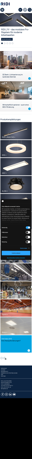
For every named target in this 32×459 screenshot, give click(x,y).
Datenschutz (4, 371)
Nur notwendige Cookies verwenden (16, 257)
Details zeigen (23, 248)
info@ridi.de (4, 388)
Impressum (4, 368)
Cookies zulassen (16, 253)
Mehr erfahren (6, 39)
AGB (2, 374)
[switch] (28, 232)
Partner (3, 376)
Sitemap (3, 370)
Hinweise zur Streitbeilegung (9, 373)
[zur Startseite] (5, 3)
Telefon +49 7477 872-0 (7, 385)
